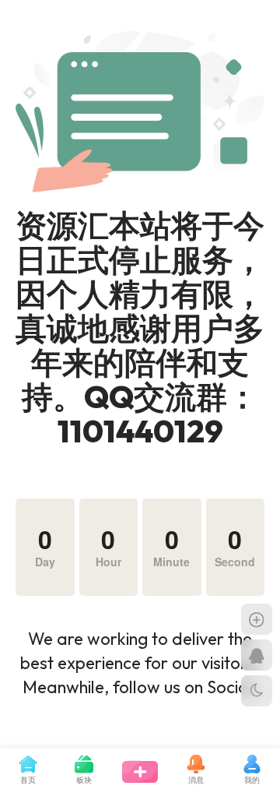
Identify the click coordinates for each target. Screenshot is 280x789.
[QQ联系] (256, 655)
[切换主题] (256, 690)
